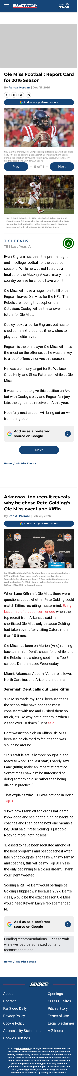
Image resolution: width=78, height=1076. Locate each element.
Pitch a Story (58, 1008)
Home (8, 463)
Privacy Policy (14, 1016)
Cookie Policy (13, 1023)
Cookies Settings (16, 1038)
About (8, 994)
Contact (9, 1001)
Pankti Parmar (19, 516)
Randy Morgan (19, 87)
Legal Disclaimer (61, 1023)
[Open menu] (6, 6)
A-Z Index (55, 1031)
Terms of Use (58, 1016)
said (51, 723)
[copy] (28, 95)
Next (62, 167)
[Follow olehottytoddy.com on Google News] (68, 434)
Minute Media (23, 1048)
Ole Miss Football (26, 463)
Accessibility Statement (22, 1031)
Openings (55, 994)
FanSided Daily (15, 1008)
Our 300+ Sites (59, 1001)
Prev (16, 167)
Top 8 (8, 801)
